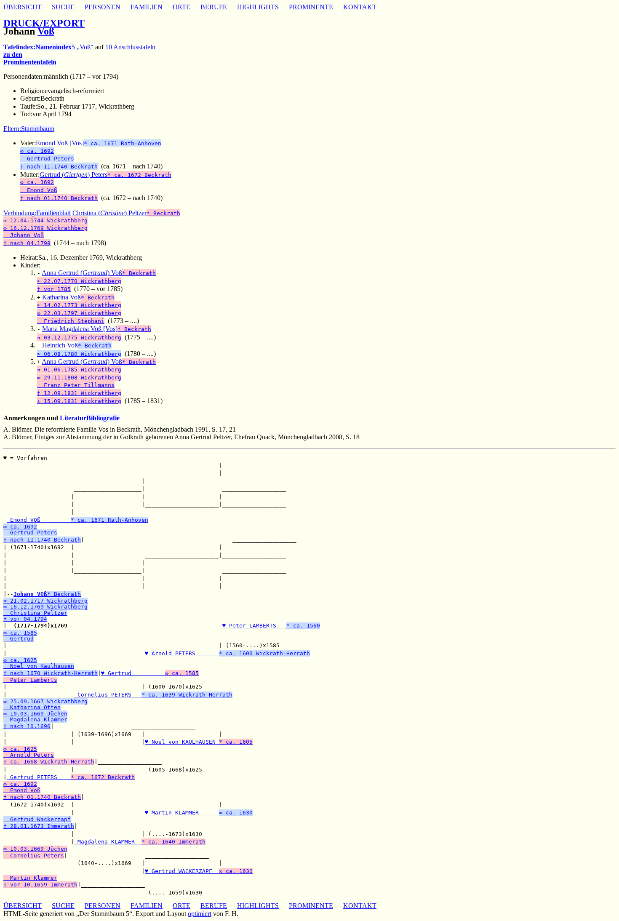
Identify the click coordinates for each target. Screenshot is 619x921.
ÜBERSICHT (22, 7)
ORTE (181, 7)
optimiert (199, 913)
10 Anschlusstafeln (130, 47)
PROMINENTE (311, 7)
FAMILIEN (147, 7)
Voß (45, 31)
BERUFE (213, 7)
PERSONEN (102, 7)
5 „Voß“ (82, 47)
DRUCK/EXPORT (44, 23)
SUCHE (63, 7)
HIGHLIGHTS (258, 7)
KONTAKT (359, 7)
